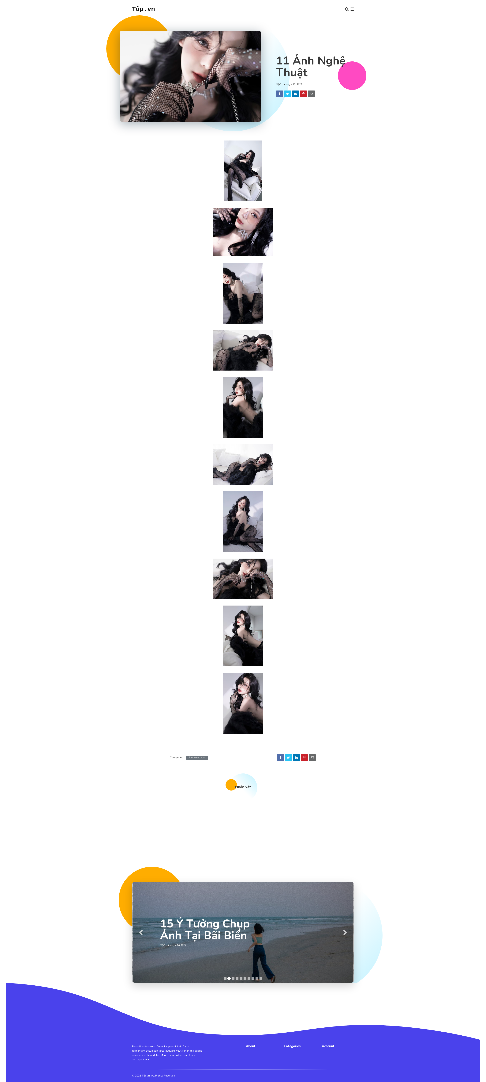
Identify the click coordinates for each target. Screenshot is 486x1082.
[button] (141, 932)
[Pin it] (303, 93)
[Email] (311, 93)
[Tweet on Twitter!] (287, 93)
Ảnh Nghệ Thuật (197, 757)
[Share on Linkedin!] (295, 93)
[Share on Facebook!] (279, 93)
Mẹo (278, 84)
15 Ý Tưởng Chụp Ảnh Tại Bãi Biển (205, 929)
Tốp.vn (143, 9)
